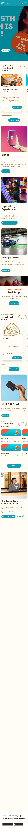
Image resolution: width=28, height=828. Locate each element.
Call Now (20, 516)
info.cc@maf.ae (12, 512)
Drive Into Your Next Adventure (10, 91)
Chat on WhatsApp (8, 516)
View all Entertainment (9, 223)
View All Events (14, 120)
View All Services (14, 466)
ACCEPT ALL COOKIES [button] (8, 824)
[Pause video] (24, 59)
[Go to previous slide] (20, 68)
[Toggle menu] (26, 3)
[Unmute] (26, 59)
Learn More (6, 171)
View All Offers (14, 369)
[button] (18, 824)
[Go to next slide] (25, 68)
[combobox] (22, 3)
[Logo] (5, 3)
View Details (17, 107)
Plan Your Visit (14, 303)
